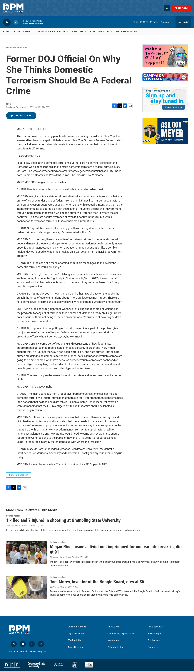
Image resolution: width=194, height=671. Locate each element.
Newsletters (113, 640)
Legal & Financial (76, 633)
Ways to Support (126, 31)
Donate (183, 8)
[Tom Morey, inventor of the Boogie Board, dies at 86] (26, 587)
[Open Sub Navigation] (34, 31)
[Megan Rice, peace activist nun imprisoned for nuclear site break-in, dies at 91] (26, 552)
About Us (77, 31)
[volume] (15, 22)
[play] (6, 22)
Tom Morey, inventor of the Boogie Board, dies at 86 (97, 581)
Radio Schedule (155, 627)
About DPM (113, 627)
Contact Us (153, 647)
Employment (154, 640)
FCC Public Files (75, 640)
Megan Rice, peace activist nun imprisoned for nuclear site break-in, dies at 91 (117, 549)
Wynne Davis (56, 587)
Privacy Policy (42, 651)
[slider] (20, 22)
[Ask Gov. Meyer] (165, 131)
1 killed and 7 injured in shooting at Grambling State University (63, 520)
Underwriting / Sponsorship (121, 633)
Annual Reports (75, 647)
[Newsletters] (165, 99)
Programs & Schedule (52, 31)
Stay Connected (100, 31)
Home (6, 31)
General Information (77, 627)
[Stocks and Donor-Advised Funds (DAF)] (165, 56)
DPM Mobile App (116, 647)
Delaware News (22, 31)
